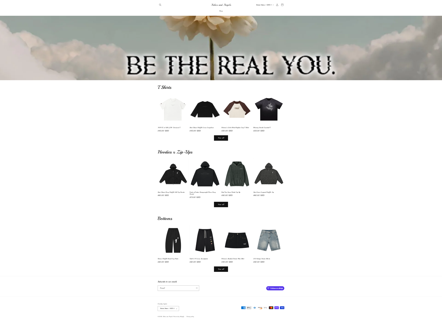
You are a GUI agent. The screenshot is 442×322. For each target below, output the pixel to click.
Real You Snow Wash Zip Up (230, 192)
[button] (160, 4)
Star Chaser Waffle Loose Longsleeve (202, 128)
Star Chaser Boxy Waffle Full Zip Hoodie (171, 192)
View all (221, 138)
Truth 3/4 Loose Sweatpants (199, 259)
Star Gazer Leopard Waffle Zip (263, 192)
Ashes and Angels (168, 316)
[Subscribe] (196, 288)
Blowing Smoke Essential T (261, 128)
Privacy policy (190, 316)
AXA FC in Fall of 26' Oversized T (169, 128)
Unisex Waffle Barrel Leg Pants (168, 259)
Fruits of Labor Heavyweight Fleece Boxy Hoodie (203, 193)
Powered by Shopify (178, 316)
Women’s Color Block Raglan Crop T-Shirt (235, 128)
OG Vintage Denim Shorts (261, 259)
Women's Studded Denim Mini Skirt (232, 259)
